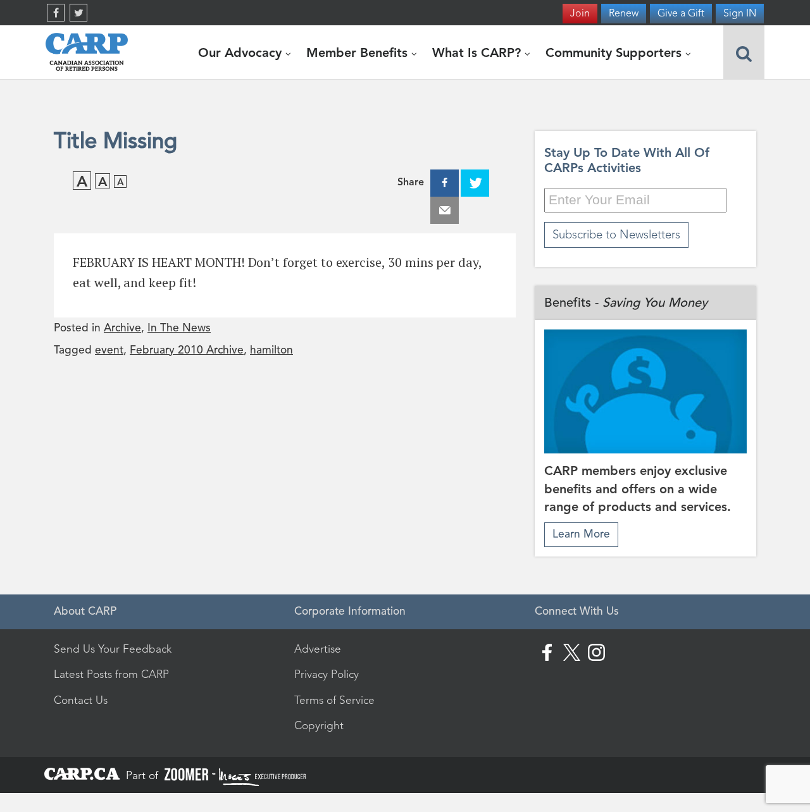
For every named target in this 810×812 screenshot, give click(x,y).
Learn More (581, 534)
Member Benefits (358, 52)
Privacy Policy (326, 674)
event (109, 350)
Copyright (319, 725)
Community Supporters (615, 52)
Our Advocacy (241, 52)
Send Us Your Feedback (112, 649)
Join (580, 13)
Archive (122, 328)
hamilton (271, 350)
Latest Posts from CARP (111, 674)
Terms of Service (334, 700)
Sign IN (739, 13)
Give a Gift (680, 13)
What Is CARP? (478, 52)
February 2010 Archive (187, 350)
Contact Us (81, 700)
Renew (624, 13)
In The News (179, 328)
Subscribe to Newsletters (616, 234)
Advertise (317, 649)
